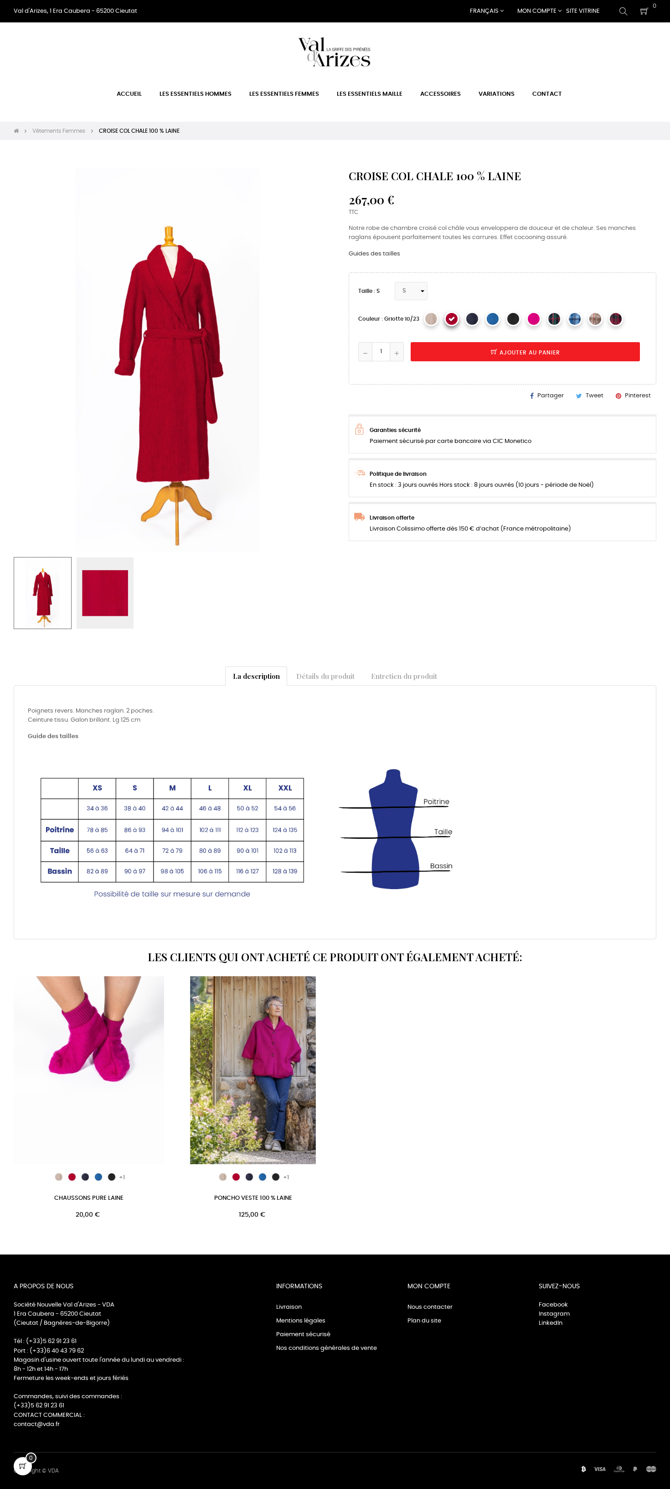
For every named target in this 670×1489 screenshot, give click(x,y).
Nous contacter (430, 1307)
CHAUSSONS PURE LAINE (89, 1198)
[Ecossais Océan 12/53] (574, 319)
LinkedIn (550, 1323)
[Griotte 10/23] (451, 319)
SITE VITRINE (583, 11)
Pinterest (638, 396)
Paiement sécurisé (303, 1335)
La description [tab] (256, 676)
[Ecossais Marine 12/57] (554, 319)
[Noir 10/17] (513, 319)
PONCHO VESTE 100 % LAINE (253, 1198)
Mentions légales (300, 1321)
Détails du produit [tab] (325, 676)
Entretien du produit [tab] (404, 676)
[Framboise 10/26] (533, 319)
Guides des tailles (374, 254)
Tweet (594, 396)
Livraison (289, 1307)
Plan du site (424, 1321)
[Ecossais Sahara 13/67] (595, 319)
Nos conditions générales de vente (326, 1348)
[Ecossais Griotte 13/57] (615, 319)
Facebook (553, 1305)
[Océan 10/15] (492, 319)
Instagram (554, 1314)
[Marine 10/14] (472, 319)
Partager (550, 396)
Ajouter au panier (529, 352)
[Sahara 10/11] (431, 319)
